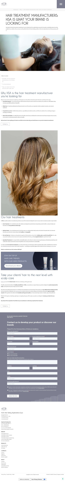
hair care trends (53, 246)
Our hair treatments (6, 84)
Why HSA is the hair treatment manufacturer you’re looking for (8, 80)
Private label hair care (4, 433)
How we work (3, 463)
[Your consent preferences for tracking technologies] (63, 479)
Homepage (15, 9)
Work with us (3, 455)
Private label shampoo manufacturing (7, 437)
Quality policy (3, 464)
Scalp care (3, 281)
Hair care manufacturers (5, 440)
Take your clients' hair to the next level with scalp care (8, 87)
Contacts (2, 452)
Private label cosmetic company (6, 435)
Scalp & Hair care (4, 446)
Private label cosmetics (5, 436)
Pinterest (55, 474)
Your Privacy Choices (36, 479)
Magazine (3, 454)
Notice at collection (24, 479)
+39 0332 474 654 (5, 417)
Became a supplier (4, 456)
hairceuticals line (19, 291)
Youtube (62, 474)
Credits (13, 474)
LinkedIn (51, 474)
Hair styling (3, 448)
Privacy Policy (3, 474)
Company (3, 461)
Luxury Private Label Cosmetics (6, 439)
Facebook (48, 474)
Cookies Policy (9, 474)
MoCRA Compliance (4, 467)
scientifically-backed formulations (8, 246)
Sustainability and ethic (5, 465)
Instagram (58, 474)
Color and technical (4, 445)
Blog (21, 9)
